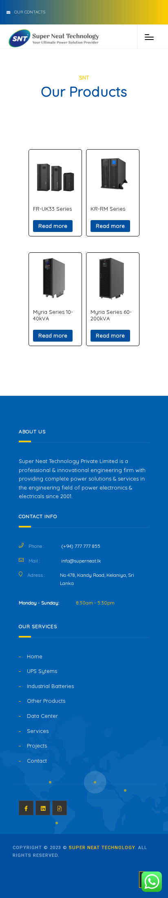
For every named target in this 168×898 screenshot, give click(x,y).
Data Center (42, 716)
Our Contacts (29, 12)
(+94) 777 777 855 (80, 546)
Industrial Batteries (50, 686)
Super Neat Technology (102, 847)
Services (38, 731)
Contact (37, 760)
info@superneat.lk (81, 561)
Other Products (46, 700)
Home (34, 656)
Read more (52, 226)
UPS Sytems (42, 671)
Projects (37, 745)
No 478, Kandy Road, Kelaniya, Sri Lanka (97, 579)
